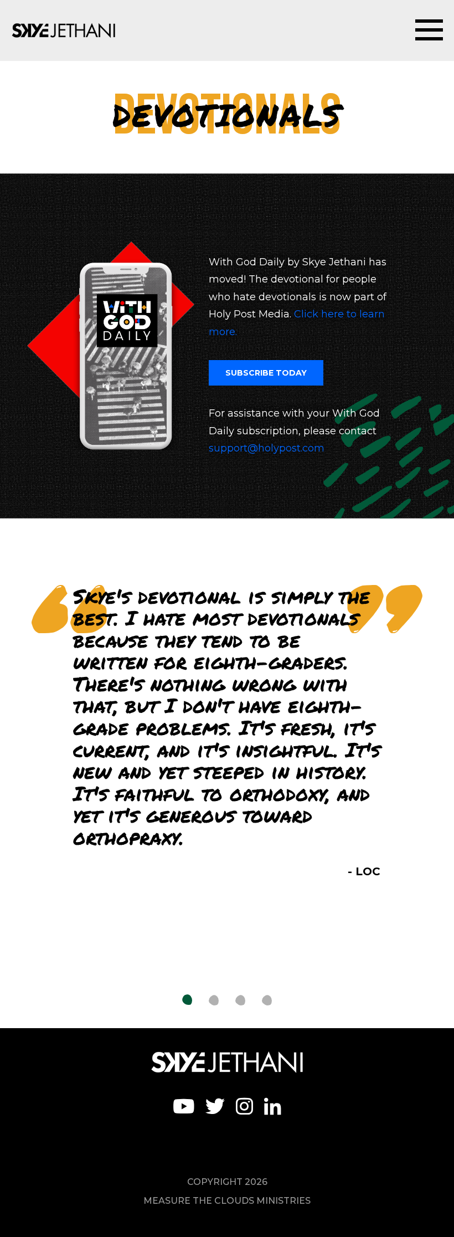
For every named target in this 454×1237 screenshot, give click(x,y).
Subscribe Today (266, 373)
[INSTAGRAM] (244, 1106)
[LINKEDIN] (272, 1106)
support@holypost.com (266, 448)
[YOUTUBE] (183, 1106)
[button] (187, 1000)
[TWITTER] (215, 1106)
